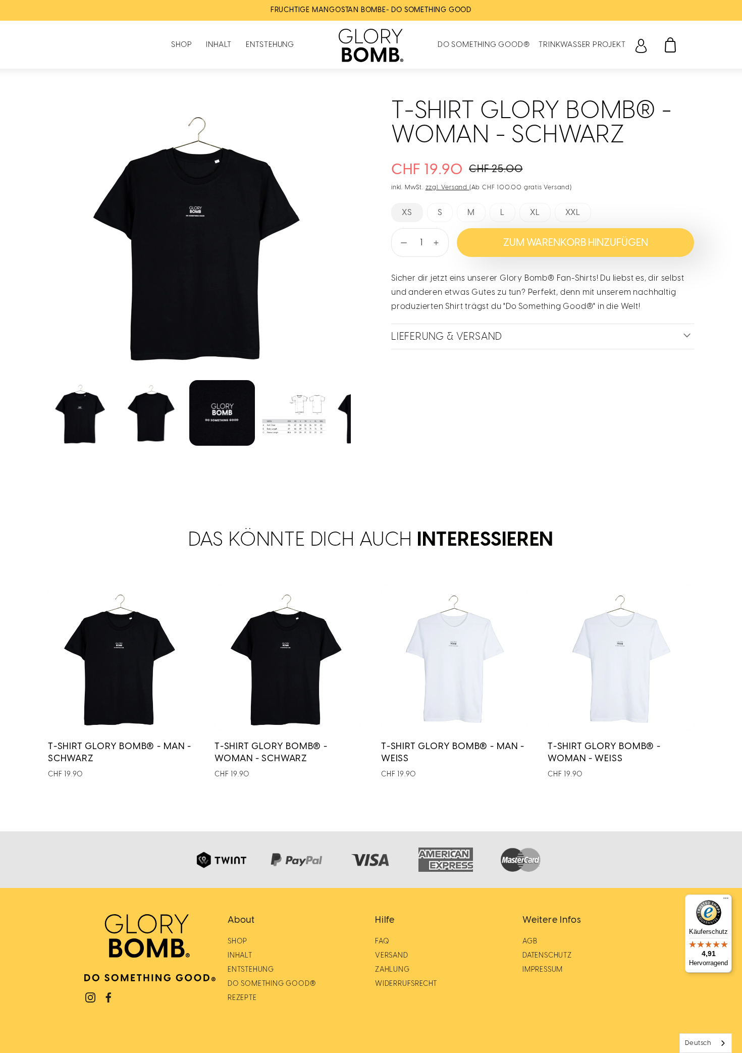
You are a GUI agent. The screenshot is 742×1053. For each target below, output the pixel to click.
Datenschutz (547, 955)
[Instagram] (90, 997)
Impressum (542, 969)
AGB (529, 941)
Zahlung (392, 969)
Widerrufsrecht (406, 983)
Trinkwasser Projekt (582, 44)
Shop (181, 44)
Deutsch (698, 1042)
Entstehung (270, 44)
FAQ (382, 941)
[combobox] (705, 1043)
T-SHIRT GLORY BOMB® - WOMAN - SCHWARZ (271, 752)
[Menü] (726, 900)
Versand (391, 955)
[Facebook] (108, 997)
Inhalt (219, 44)
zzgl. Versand (447, 187)
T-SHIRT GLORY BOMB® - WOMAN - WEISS (604, 752)
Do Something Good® (483, 44)
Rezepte (242, 997)
